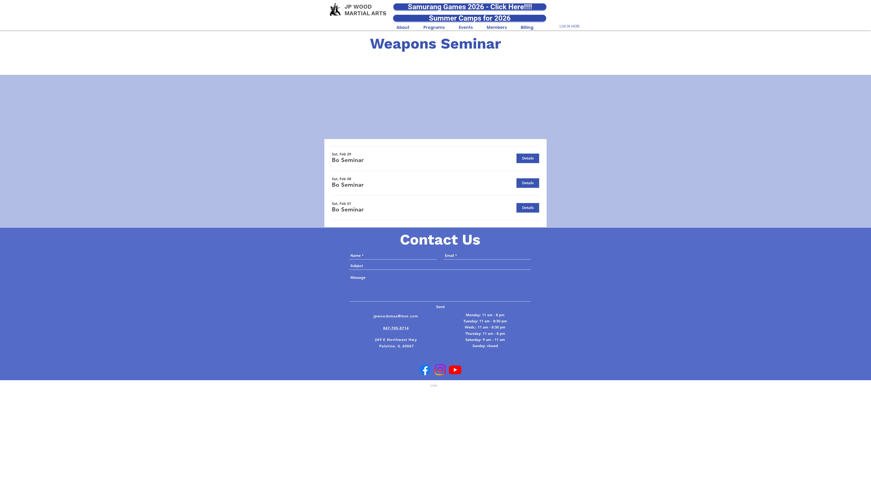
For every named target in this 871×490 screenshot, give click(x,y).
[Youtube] (455, 369)
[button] (402, 25)
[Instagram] (440, 369)
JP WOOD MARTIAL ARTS (365, 10)
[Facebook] (425, 369)
